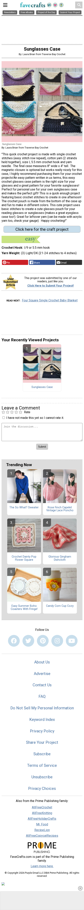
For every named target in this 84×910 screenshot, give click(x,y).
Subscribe (42, 754)
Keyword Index (42, 719)
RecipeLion (42, 830)
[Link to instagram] (57, 641)
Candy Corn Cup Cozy (60, 606)
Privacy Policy (42, 731)
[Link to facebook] (14, 641)
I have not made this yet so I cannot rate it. (35, 418)
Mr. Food (42, 824)
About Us (42, 662)
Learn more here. (42, 866)
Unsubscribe (42, 777)
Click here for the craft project (42, 229)
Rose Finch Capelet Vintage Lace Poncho (59, 509)
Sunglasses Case (42, 387)
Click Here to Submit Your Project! (50, 285)
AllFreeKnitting (42, 813)
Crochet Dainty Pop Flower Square (24, 558)
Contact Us (42, 685)
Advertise (42, 673)
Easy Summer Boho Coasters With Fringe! (24, 607)
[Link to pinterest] (43, 641)
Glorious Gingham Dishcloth (59, 558)
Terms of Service (42, 765)
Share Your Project (42, 742)
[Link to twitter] (28, 641)
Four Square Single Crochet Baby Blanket (50, 300)
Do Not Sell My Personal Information (42, 708)
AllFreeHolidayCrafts (42, 819)
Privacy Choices (42, 788)
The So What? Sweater (24, 507)
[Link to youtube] (72, 641)
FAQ (42, 696)
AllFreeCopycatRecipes (42, 836)
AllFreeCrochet (42, 807)
